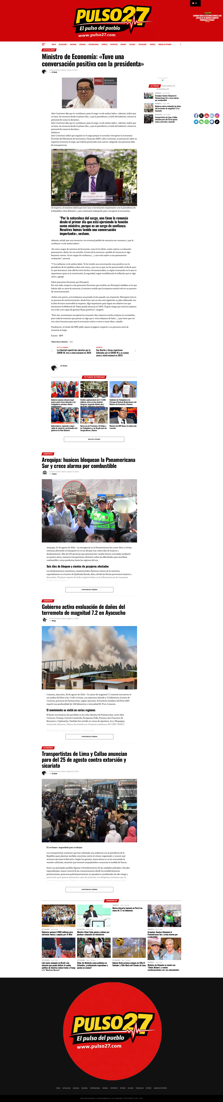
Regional (82, 44)
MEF (71, 342)
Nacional (73, 44)
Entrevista (114, 44)
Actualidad (63, 44)
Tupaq (54, 474)
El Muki (54, 72)
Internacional (94, 44)
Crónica (104, 44)
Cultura (132, 44)
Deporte (153, 44)
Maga (54, 621)
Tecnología (142, 44)
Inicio (54, 44)
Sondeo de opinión (164, 44)
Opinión (123, 44)
